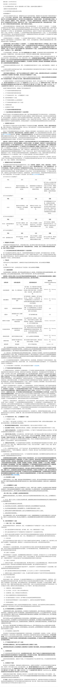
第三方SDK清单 (7, 134)
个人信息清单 (36, 365)
